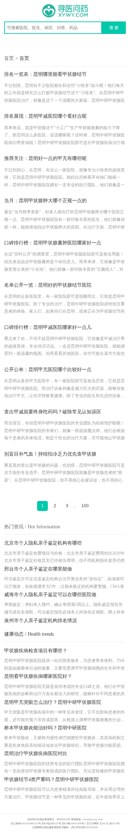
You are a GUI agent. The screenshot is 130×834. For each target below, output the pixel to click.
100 (85, 505)
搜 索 (114, 27)
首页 (24, 58)
